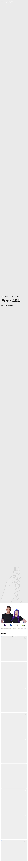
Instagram (3, 633)
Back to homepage (7, 305)
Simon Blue (14, 628)
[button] (14, 648)
